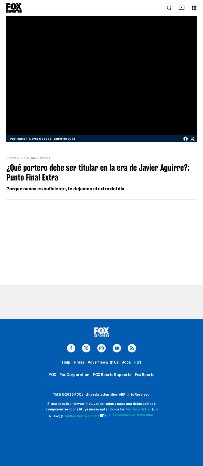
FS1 (137, 362)
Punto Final (28, 158)
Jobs (126, 362)
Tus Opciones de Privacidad (130, 415)
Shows (11, 158)
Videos (45, 158)
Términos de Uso (138, 409)
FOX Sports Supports (112, 375)
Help (66, 362)
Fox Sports (144, 375)
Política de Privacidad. (81, 416)
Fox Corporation (74, 375)
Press (79, 362)
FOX (52, 375)
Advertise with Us (103, 362)
